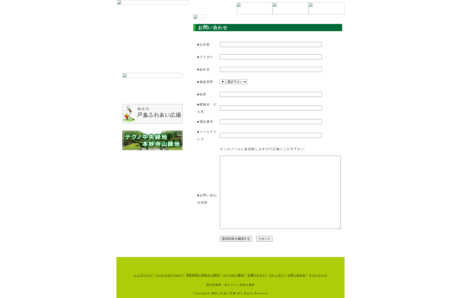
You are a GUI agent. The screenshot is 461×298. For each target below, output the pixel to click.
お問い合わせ (296, 275)
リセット (264, 238)
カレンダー (276, 275)
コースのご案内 (233, 275)
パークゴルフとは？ (168, 275)
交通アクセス (256, 275)
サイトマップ (318, 275)
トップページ (143, 275)
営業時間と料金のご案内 (202, 275)
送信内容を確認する (236, 238)
